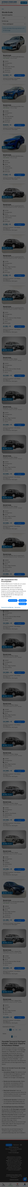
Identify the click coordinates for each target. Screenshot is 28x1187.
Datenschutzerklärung (7, 607)
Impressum (17, 607)
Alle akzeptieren (13, 600)
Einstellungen (22, 604)
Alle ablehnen (22, 600)
